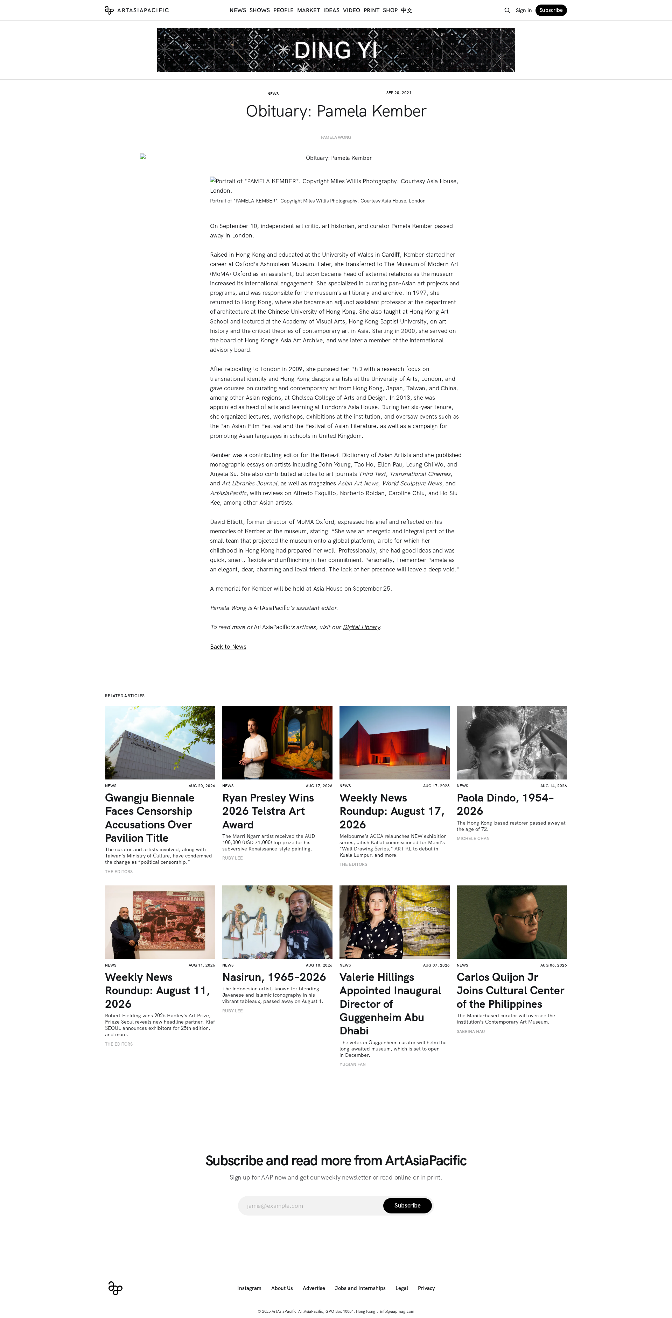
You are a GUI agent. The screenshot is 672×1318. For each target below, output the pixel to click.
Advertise (314, 1288)
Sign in (524, 10)
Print (371, 10)
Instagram (249, 1288)
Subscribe (551, 10)
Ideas (331, 10)
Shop (390, 10)
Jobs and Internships (360, 1288)
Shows (260, 10)
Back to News (228, 646)
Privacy (426, 1288)
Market (308, 10)
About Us (282, 1288)
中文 (406, 10)
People (283, 10)
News (238, 10)
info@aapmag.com (397, 1311)
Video (351, 10)
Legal (402, 1288)
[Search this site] (507, 10)
